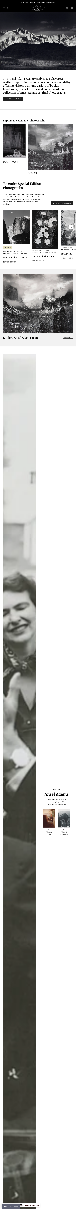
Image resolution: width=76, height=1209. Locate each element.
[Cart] (72, 8)
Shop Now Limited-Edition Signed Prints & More (38, 2)
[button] (11, 1206)
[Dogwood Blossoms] (45, 229)
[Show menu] (4, 8)
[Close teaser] (21, 1205)
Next (71, 227)
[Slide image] (38, 41)
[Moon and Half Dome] (16, 227)
